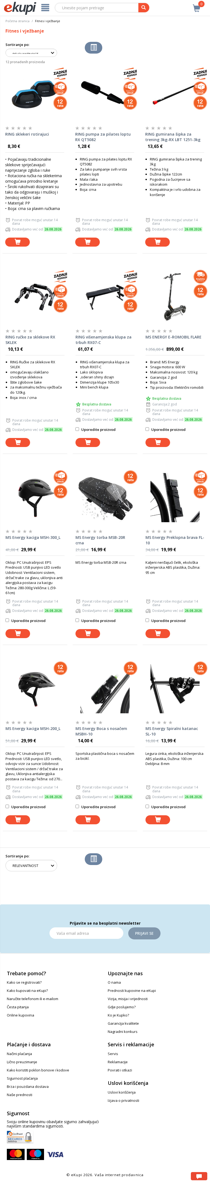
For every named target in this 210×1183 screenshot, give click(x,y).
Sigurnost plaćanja (22, 1078)
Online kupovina (20, 1015)
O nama (114, 982)
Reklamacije (118, 1061)
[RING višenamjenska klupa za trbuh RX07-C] (105, 297)
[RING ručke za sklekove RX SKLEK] (35, 297)
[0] (196, 5)
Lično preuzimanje (22, 1061)
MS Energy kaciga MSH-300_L (32, 537)
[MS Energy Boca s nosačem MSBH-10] (105, 688)
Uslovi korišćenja (122, 1092)
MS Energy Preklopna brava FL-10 (174, 540)
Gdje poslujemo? (122, 1006)
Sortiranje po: (17, 44)
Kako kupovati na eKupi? (27, 990)
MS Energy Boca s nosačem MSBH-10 (101, 731)
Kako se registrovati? (24, 982)
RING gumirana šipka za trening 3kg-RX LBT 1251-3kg (172, 137)
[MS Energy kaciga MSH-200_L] (35, 688)
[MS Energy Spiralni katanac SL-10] (175, 688)
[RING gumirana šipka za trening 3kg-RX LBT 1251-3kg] (174, 94)
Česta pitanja (18, 1006)
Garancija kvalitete (123, 1023)
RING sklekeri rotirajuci (27, 134)
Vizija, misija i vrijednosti (128, 998)
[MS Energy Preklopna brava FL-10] (175, 497)
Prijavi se (144, 933)
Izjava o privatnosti (123, 1100)
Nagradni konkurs (123, 1031)
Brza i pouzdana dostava (28, 1086)
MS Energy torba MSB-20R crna (100, 540)
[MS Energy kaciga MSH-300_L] (35, 497)
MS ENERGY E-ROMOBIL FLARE (173, 337)
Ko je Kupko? (118, 1015)
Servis (113, 1053)
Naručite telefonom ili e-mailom (32, 998)
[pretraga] (143, 7)
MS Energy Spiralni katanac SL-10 (171, 731)
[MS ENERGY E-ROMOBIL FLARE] (175, 297)
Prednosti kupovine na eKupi (132, 990)
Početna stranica (17, 21)
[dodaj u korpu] (17, 242)
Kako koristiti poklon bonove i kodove (38, 1070)
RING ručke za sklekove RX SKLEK (30, 339)
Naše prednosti (19, 1094)
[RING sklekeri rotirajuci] (34, 94)
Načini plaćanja (19, 1053)
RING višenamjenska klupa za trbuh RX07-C (103, 339)
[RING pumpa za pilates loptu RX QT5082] (104, 94)
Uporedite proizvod (98, 429)
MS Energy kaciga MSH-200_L (32, 728)
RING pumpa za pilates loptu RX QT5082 (103, 137)
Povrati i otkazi (120, 1070)
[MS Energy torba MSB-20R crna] (105, 497)
